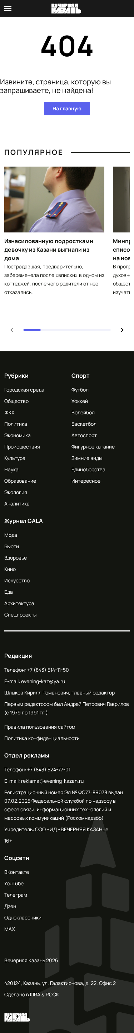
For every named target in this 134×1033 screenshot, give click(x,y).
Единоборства (88, 469)
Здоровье (15, 557)
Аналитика (17, 503)
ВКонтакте (16, 872)
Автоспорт (84, 435)
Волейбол (83, 412)
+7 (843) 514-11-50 (48, 669)
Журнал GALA (23, 521)
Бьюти (11, 546)
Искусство (17, 580)
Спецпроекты (20, 614)
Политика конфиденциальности (42, 738)
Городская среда (24, 389)
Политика (15, 423)
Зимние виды (86, 458)
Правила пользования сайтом (39, 726)
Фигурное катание (93, 446)
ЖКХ (9, 412)
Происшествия (22, 446)
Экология (15, 492)
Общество (16, 401)
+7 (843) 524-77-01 (48, 769)
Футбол (80, 389)
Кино (10, 569)
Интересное (85, 480)
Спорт (80, 375)
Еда (8, 591)
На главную (67, 108)
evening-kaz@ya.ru (43, 681)
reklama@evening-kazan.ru (52, 780)
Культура (14, 458)
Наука (11, 469)
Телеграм (15, 894)
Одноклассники (22, 917)
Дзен (10, 906)
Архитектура (19, 603)
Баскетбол (83, 423)
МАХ (9, 928)
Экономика (17, 435)
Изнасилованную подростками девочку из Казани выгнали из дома (48, 249)
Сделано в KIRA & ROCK (31, 994)
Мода (10, 534)
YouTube (14, 883)
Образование (20, 480)
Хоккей (79, 401)
